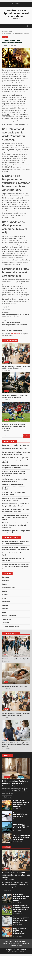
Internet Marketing (8, 587)
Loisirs (4, 591)
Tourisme (5, 623)
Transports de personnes (10, 626)
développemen (21, 251)
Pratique (5, 37)
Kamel (5, 45)
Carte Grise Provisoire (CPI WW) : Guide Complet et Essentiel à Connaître (7, 921)
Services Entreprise (9, 615)
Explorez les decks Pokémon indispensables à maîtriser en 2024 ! (7, 932)
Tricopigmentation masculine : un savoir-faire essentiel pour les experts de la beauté (16, 517)
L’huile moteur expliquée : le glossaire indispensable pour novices (16, 382)
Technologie (6, 619)
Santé (4, 612)
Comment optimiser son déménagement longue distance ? (14, 322)
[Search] (27, 26)
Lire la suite (7, 797)
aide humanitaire (11, 307)
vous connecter (15, 334)
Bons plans (6, 577)
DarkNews (11, 952)
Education (5, 580)
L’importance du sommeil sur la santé (14, 448)
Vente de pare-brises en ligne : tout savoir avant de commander (7, 838)
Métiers (5, 594)
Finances (5, 584)
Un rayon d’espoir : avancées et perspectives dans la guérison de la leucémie (14, 487)
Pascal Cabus (7, 786)
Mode (4, 598)
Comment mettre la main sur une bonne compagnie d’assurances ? (15, 566)
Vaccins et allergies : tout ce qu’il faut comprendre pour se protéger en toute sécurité (15, 460)
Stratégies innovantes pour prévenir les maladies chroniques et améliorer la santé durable (15, 525)
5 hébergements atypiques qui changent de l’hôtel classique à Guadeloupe (7, 805)
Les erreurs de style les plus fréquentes (16, 445)
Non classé (6, 601)
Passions (5, 605)
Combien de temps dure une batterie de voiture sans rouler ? (15, 314)
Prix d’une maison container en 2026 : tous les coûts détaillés (7, 827)
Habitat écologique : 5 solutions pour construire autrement (16, 768)
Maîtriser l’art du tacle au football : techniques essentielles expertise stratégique (16, 412)
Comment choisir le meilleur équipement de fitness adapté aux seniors (16, 353)
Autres (19, 946)
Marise (5, 879)
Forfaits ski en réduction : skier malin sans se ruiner (7, 816)
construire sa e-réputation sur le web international (16, 13)
